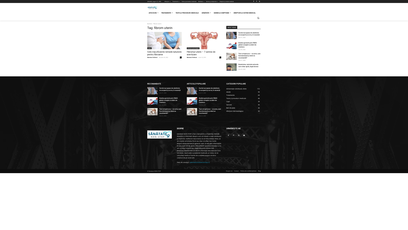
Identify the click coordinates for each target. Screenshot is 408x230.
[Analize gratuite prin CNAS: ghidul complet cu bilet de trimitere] (231, 45)
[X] (259, 1)
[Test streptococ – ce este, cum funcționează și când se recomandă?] (231, 56)
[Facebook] (253, 1)
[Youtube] (244, 135)
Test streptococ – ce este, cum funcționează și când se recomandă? (249, 56)
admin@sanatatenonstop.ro (200, 162)
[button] (258, 18)
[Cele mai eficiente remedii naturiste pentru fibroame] (164, 40)
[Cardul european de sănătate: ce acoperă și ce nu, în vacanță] (231, 35)
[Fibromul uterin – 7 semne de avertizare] (204, 40)
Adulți (149, 48)
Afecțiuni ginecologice (193, 48)
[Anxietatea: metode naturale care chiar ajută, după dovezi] (231, 67)
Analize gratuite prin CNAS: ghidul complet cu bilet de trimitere (247, 45)
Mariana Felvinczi (152, 57)
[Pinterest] (256, 1)
